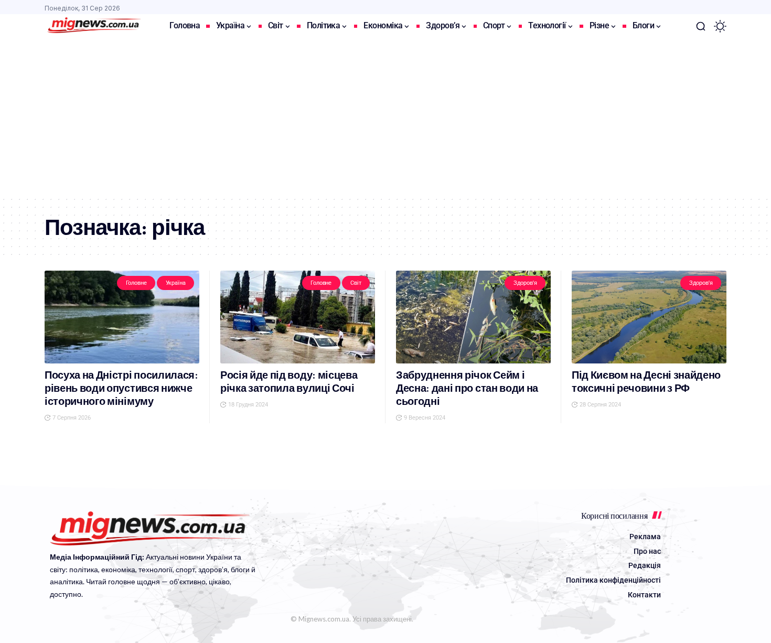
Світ (355, 283)
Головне (136, 283)
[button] (700, 26)
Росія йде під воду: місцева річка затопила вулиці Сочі (288, 381)
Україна (176, 283)
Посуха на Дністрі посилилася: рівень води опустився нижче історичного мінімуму (121, 388)
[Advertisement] (385, 117)
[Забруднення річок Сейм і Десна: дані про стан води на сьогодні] (473, 317)
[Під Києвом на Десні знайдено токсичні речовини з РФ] (649, 317)
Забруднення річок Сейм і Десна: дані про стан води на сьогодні (467, 388)
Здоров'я (525, 283)
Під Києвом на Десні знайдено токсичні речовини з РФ (646, 381)
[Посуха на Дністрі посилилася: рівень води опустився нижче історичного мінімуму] (122, 317)
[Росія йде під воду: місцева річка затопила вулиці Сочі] (297, 317)
